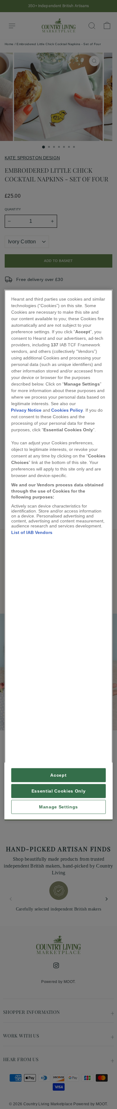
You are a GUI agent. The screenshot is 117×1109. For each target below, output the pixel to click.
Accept (58, 775)
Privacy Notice (26, 410)
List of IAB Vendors (31, 532)
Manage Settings (58, 806)
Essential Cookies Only (59, 790)
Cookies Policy (67, 410)
